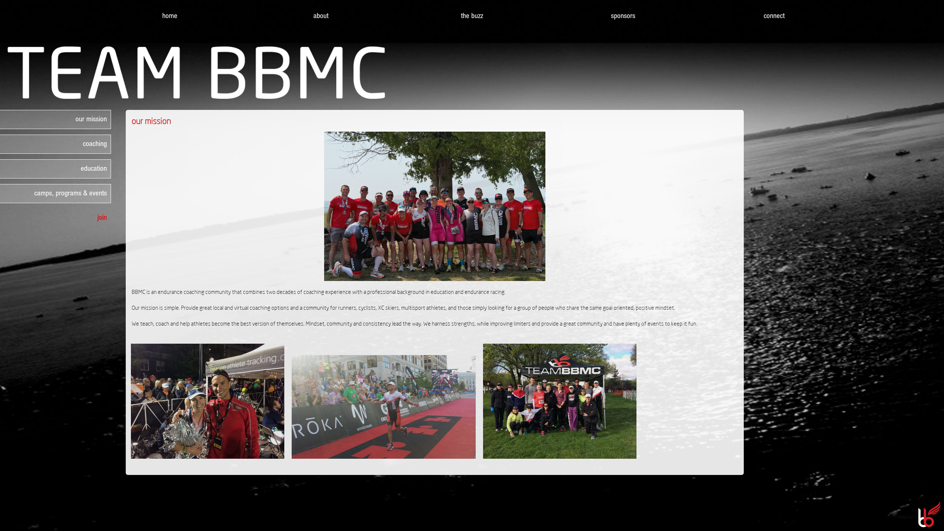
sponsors (623, 15)
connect (774, 15)
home (169, 15)
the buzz (472, 15)
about (321, 15)
